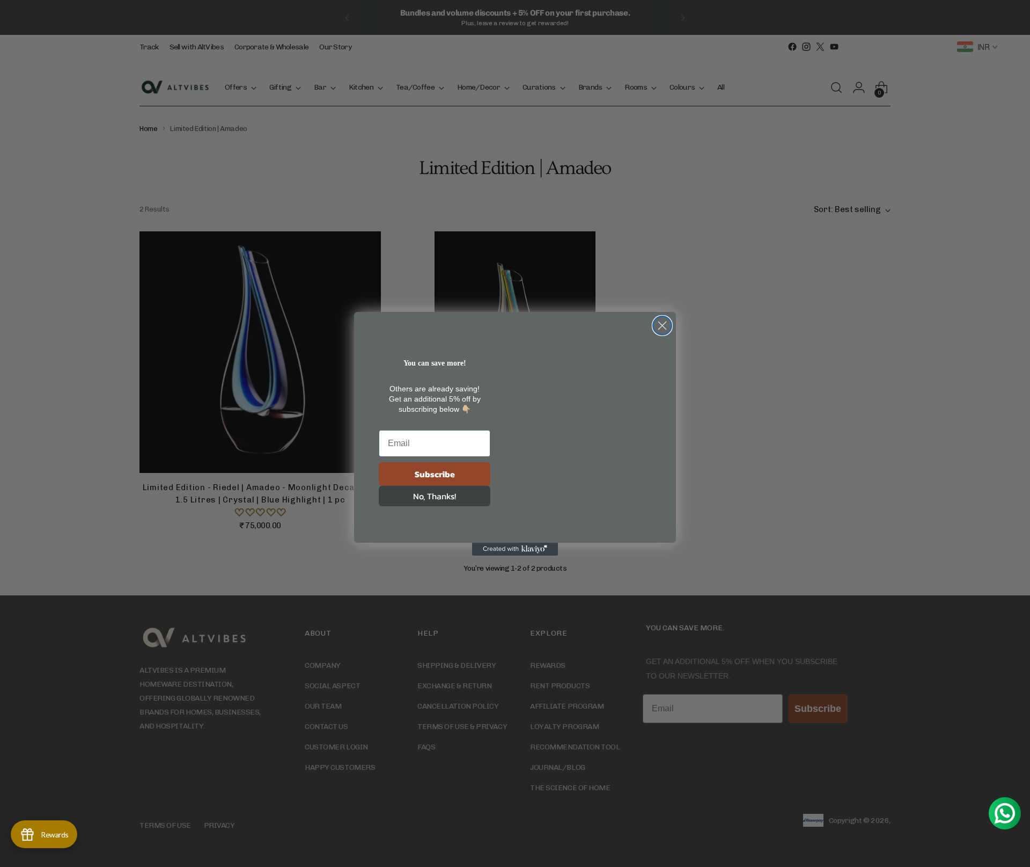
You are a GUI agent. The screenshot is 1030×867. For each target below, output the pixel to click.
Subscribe (435, 474)
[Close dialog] (662, 325)
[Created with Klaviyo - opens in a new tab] (515, 549)
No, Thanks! (434, 496)
